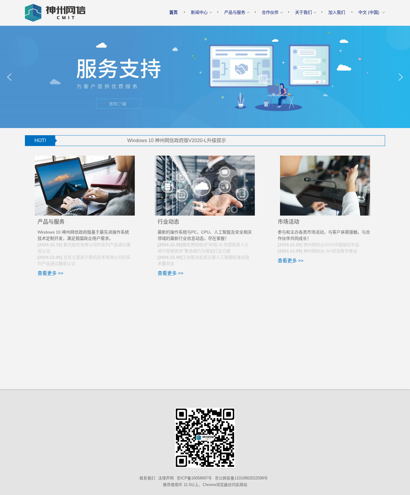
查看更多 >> (50, 273)
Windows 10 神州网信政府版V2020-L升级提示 (158, 140)
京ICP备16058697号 (194, 478)
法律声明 (166, 478)
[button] (9, 77)
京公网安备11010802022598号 (241, 478)
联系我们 (147, 478)
